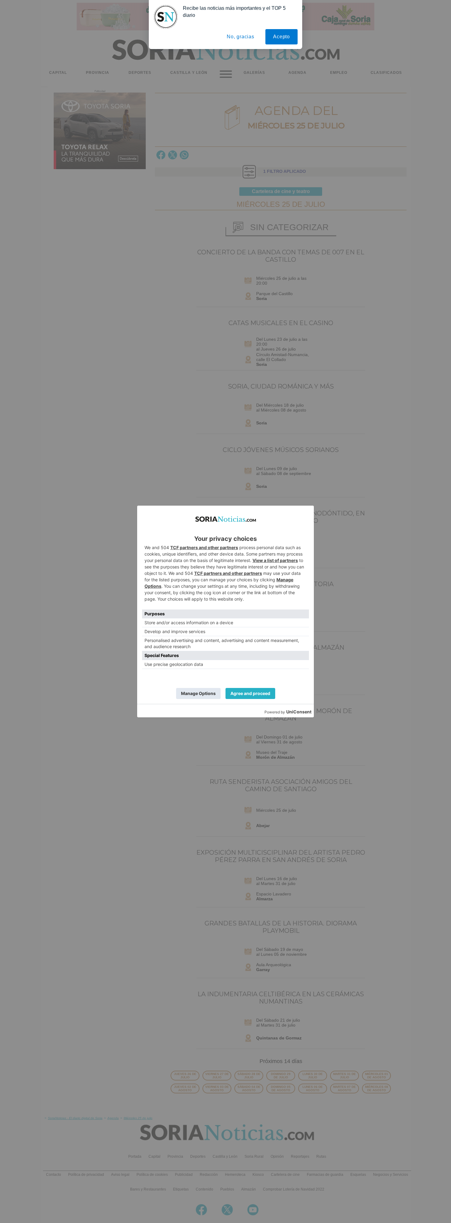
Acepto (281, 36)
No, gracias (240, 36)
